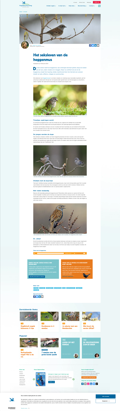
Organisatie (22, 375)
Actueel (25, 11)
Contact (91, 6)
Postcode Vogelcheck (67, 276)
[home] (25, 4)
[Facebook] (82, 384)
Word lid (51, 382)
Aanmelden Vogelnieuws (89, 377)
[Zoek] (99, 6)
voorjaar (36, 287)
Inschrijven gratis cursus (37, 276)
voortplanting (58, 287)
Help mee (71, 6)
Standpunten (22, 384)
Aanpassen (105, 400)
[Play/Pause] (34, 253)
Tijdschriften (22, 381)
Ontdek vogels (50, 6)
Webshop (89, 2)
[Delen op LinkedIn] (95, 45)
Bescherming (81, 6)
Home (20, 11)
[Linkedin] (91, 384)
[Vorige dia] (34, 383)
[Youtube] (85, 384)
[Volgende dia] (73, 383)
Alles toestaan (105, 396)
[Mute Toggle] (74, 253)
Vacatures (21, 377)
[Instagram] (88, 384)
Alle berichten (25, 15)
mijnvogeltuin (50, 287)
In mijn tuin (61, 6)
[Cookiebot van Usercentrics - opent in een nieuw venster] (12, 408)
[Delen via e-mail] (98, 45)
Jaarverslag (22, 379)
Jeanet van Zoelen (36, 45)
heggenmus (79, 287)
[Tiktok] (97, 384)
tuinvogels (42, 287)
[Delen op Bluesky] (93, 45)
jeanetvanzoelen (71, 287)
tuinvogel (36, 290)
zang (64, 287)
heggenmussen (47, 78)
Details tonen (24, 408)
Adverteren (22, 382)
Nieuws (21, 371)
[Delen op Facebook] (90, 45)
